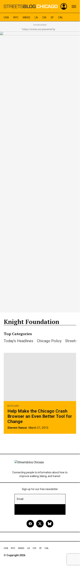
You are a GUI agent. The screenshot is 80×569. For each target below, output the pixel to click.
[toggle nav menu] (74, 6)
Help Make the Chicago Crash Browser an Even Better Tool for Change (39, 416)
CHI (44, 17)
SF (52, 17)
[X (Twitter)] (40, 523)
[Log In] (64, 6)
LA (36, 17)
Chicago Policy (49, 341)
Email (20, 498)
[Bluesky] (49, 523)
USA (6, 17)
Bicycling (13, 406)
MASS (26, 17)
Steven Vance (17, 427)
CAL (60, 17)
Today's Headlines (18, 341)
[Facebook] (30, 523)
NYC (15, 17)
